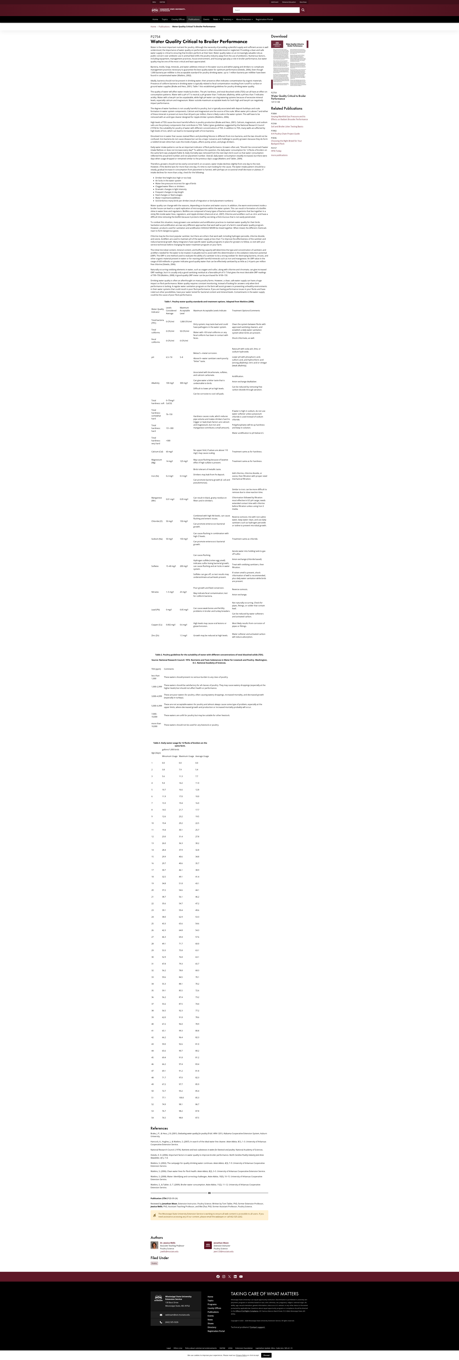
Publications (194, 19)
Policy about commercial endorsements (201, 1348)
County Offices (178, 19)
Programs (212, 1304)
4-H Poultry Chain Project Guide (285, 133)
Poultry (154, 1263)
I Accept (266, 1355)
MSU (154, 2)
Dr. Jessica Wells (167, 1243)
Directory (227, 19)
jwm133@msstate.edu (224, 1251)
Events (206, 19)
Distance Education (289, 2)
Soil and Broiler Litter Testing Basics (287, 126)
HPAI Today (276, 151)
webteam (219, 1216)
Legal (169, 1348)
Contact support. (257, 1327)
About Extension (243, 19)
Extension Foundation (244, 1348)
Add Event (274, 2)
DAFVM (162, 2)
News (215, 19)
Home (155, 19)
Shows (211, 1323)
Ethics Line (178, 1348)
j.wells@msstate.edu (169, 1251)
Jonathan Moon (221, 1243)
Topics (165, 19)
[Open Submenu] (219, 19)
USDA (230, 1348)
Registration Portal (264, 19)
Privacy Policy (241, 1355)
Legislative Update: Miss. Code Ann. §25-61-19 (274, 1348)
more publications (279, 155)
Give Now (303, 2)
